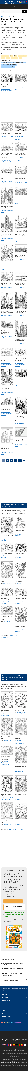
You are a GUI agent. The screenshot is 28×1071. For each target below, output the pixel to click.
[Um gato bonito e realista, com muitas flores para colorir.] (7, 614)
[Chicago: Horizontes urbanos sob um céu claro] (21, 150)
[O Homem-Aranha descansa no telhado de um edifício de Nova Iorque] (21, 413)
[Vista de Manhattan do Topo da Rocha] (21, 252)
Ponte (12, 58)
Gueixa (24, 55)
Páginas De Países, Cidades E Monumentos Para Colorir (14, 62)
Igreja (20, 58)
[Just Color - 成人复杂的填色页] (22, 1044)
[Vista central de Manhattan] (21, 376)
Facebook (9, 1035)
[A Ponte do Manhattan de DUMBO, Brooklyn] (21, 308)
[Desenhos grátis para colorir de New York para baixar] (21, 436)
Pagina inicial (4, 16)
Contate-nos (17, 1039)
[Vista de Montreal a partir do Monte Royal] (7, 355)
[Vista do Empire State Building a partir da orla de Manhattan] (21, 231)
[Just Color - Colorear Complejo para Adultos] (14, 1044)
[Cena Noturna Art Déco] (21, 81)
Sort (2, 70)
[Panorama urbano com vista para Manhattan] (21, 280)
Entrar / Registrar (23, 2)
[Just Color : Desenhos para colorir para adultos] (13, 2)
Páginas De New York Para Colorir (9, 64)
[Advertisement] (14, 107)
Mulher (19, 55)
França (3, 58)
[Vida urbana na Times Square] (7, 280)
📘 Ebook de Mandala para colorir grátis (11, 1022)
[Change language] (26, 2)
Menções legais (24, 1039)
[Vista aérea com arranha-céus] (21, 195)
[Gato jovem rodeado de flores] (7, 578)
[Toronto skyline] (21, 130)
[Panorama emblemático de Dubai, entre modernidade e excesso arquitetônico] (7, 150)
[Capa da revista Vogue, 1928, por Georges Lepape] (7, 444)
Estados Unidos (5, 55)
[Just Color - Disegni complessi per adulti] (11, 1044)
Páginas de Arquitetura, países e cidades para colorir (19, 742)
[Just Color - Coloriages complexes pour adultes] (8, 1044)
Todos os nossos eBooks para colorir (14, 907)
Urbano (8, 58)
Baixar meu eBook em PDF (13, 901)
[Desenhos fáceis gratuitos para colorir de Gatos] (21, 578)
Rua (16, 58)
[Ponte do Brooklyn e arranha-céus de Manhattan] (7, 327)
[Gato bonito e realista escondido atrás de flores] (7, 533)
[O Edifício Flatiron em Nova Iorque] (7, 231)
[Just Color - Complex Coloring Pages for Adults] (4, 1044)
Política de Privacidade (18, 1040)
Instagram (19, 1035)
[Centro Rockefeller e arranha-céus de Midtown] (7, 308)
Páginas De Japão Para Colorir (8, 66)
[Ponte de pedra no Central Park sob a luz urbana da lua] (21, 174)
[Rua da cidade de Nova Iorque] (7, 385)
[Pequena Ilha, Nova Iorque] (7, 174)
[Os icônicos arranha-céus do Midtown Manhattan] (21, 336)
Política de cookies (9, 1040)
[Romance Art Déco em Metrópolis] (7, 81)
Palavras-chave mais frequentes (7, 1039)
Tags (9, 16)
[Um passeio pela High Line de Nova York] (7, 260)
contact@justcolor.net (14, 1064)
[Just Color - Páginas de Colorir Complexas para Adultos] (19, 1044)
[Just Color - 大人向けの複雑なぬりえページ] (25, 1044)
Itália (15, 55)
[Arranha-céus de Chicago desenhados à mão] (7, 405)
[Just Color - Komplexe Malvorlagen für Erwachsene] (16, 1044)
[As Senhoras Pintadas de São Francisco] (21, 355)
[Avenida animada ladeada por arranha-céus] (7, 203)
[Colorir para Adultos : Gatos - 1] (21, 528)
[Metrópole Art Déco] (7, 130)
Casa (11, 55)
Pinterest (14, 1035)
